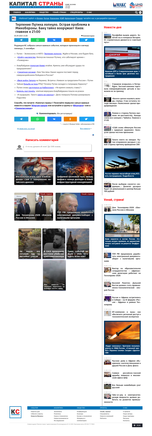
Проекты (103, 408)
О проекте (126, 412)
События (34, 408)
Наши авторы (127, 414)
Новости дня (112, 27)
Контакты (126, 421)
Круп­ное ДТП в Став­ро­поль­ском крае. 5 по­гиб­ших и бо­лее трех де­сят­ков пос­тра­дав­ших (122, 73)
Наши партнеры (128, 416)
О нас (89, 12)
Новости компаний (106, 416)
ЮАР (62, 18)
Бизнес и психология (84, 416)
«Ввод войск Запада (26, 80)
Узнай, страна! (59, 12)
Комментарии (88, 36)
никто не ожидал (46, 95)
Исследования (59, 421)
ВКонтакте (78, 106)
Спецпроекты (76, 12)
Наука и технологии (61, 416)
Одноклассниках (23, 108)
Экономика (47, 158)
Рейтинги (103, 418)
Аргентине (69, 18)
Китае (46, 18)
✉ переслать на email (26, 129)
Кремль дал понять (26, 91)
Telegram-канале (39, 106)
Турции (79, 18)
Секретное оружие (26, 72)
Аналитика (30, 12)
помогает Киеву (37, 66)
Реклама (126, 418)
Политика (57, 414)
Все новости (85, 129)
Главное (17, 12)
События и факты (37, 414)
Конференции (82, 412)
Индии (40, 18)
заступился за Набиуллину (41, 88)
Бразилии (54, 18)
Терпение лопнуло (53, 54)
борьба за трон (31, 84)
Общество (44, 12)
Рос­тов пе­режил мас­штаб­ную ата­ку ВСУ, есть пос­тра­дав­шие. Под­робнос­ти (122, 174)
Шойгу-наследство (27, 57)
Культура (80, 414)
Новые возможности (61, 418)
